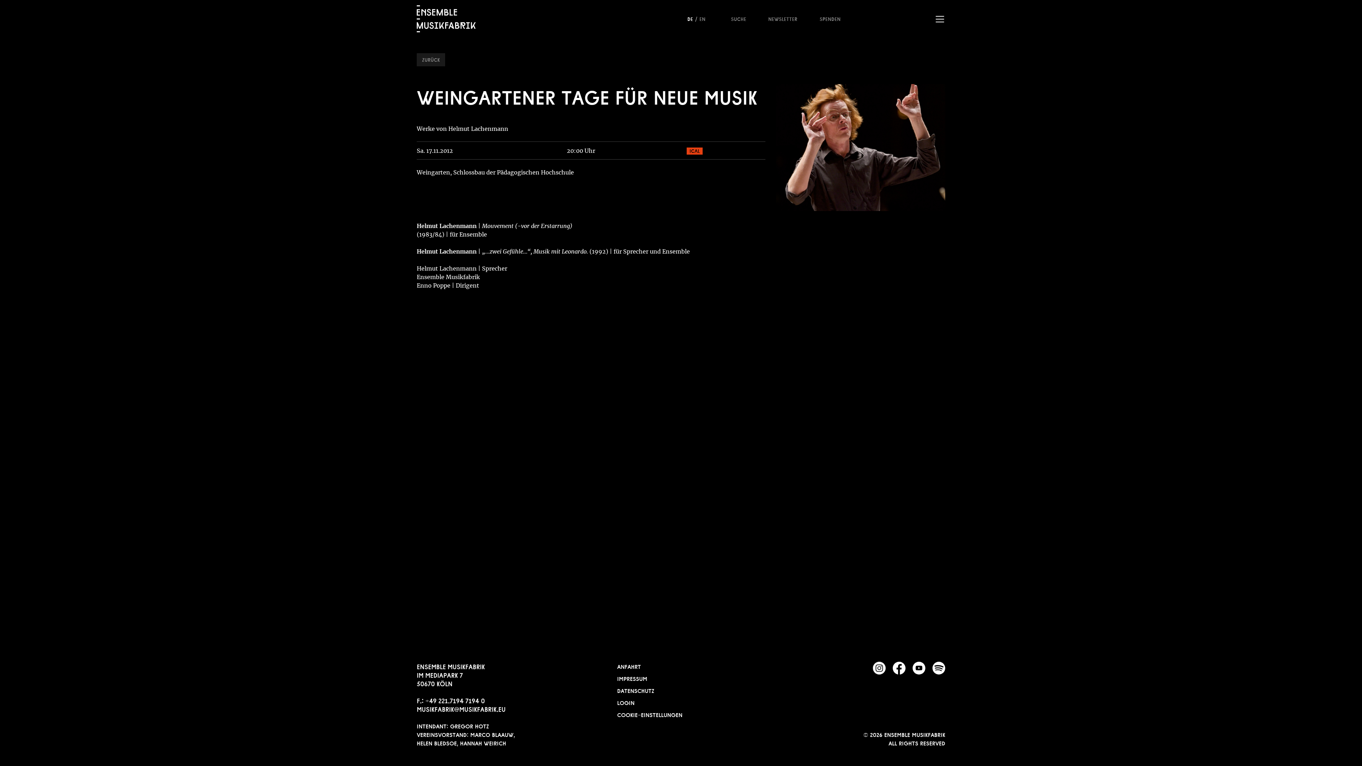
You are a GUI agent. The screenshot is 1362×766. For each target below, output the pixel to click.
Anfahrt (629, 666)
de (690, 18)
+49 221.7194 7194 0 (455, 700)
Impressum (632, 678)
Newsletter (782, 18)
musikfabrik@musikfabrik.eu (461, 708)
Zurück (431, 59)
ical (695, 150)
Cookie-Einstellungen (649, 714)
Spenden (830, 18)
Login (626, 702)
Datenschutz (635, 690)
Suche (738, 18)
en (702, 18)
